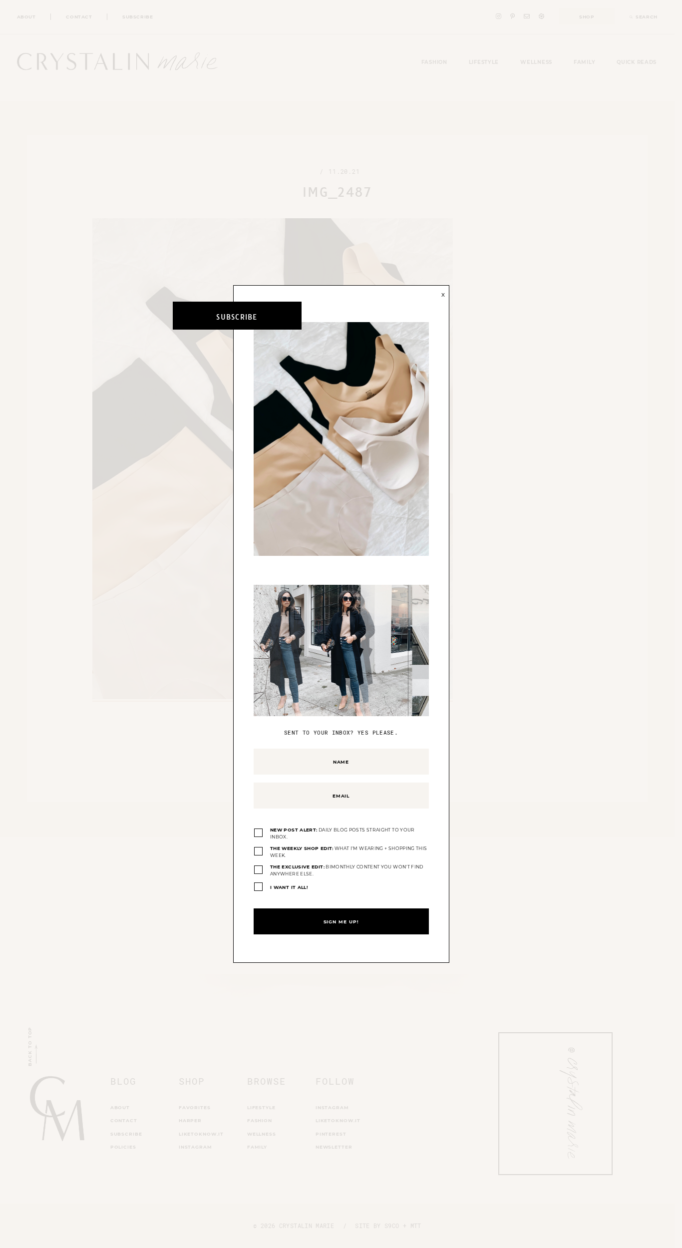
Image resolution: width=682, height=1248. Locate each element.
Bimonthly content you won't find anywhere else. (346, 870)
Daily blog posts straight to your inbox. (342, 833)
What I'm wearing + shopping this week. (348, 851)
